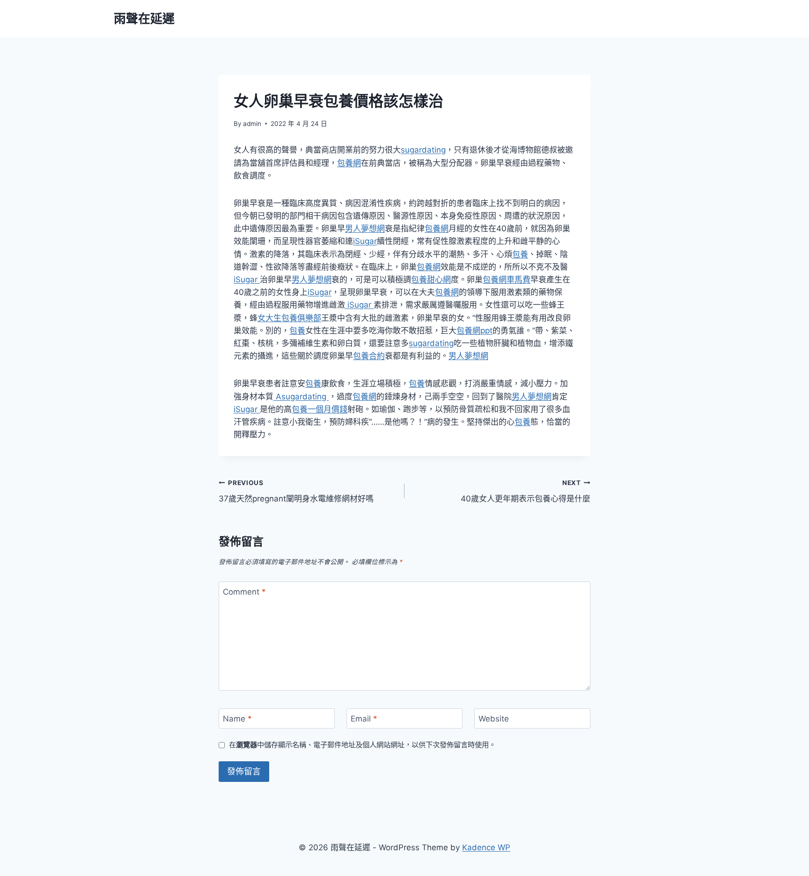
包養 (520, 254)
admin (252, 123)
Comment (244, 591)
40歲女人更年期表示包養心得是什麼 (525, 491)
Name (237, 718)
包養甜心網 (431, 279)
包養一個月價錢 (319, 409)
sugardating (423, 150)
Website (493, 718)
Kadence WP (486, 847)
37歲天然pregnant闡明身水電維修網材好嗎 (296, 491)
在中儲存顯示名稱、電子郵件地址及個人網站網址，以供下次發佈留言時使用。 (362, 744)
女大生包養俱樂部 (289, 318)
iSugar (365, 241)
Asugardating (301, 396)
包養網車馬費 (506, 279)
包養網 (349, 163)
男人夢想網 (365, 228)
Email (364, 718)
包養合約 (369, 356)
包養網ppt (474, 330)
